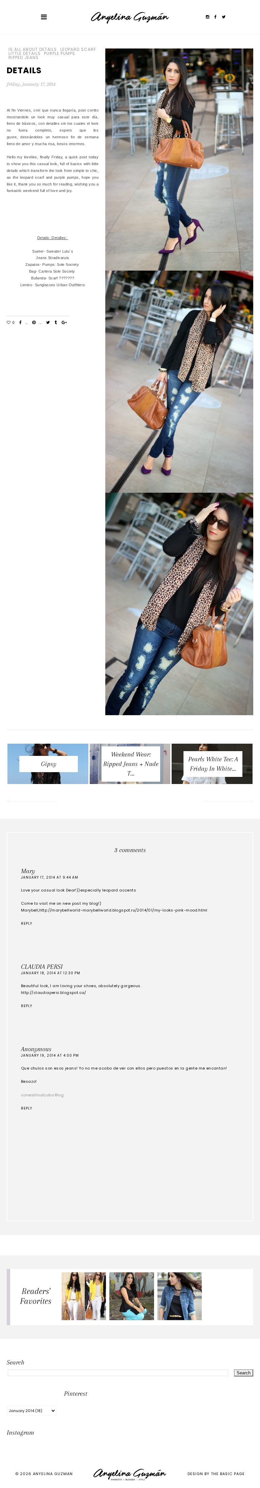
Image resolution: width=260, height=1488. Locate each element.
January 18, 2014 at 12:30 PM (50, 973)
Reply (26, 923)
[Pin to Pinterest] (34, 323)
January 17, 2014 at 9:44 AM (49, 877)
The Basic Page (228, 1473)
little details (24, 54)
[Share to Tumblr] (56, 323)
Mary (28, 871)
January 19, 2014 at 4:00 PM (50, 1055)
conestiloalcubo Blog (42, 1095)
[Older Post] (228, 802)
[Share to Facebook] (20, 323)
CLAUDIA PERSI (42, 967)
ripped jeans (23, 58)
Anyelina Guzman (53, 1473)
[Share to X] (48, 323)
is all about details (32, 49)
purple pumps (59, 54)
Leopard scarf (78, 49)
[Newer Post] (31, 802)
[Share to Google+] (64, 323)
